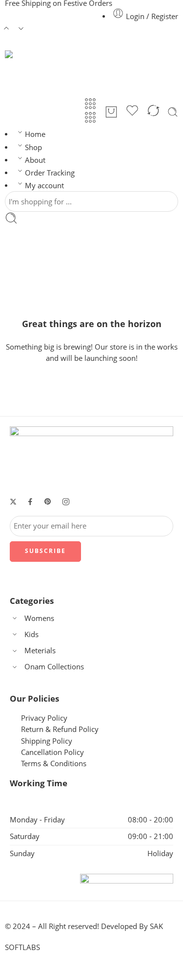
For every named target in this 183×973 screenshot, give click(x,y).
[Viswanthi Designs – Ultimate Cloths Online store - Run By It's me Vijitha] (63, 73)
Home (35, 134)
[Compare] (153, 112)
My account (44, 185)
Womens (39, 618)
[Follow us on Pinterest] (48, 502)
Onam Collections (54, 666)
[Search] (172, 112)
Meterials (40, 650)
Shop (33, 147)
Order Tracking (50, 172)
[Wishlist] (132, 112)
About (35, 160)
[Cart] (111, 112)
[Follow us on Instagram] (65, 501)
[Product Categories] (90, 104)
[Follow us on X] (13, 501)
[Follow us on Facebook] (30, 502)
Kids (31, 634)
